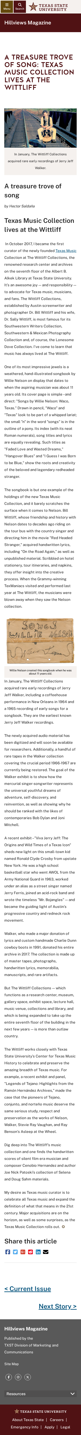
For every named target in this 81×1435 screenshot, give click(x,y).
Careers (57, 1420)
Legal (65, 1427)
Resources (15, 1394)
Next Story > (58, 1306)
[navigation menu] (7, 7)
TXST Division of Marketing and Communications (31, 1348)
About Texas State (28, 1420)
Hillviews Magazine (27, 22)
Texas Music (66, 251)
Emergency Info (24, 1427)
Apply (49, 1427)
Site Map (11, 1364)
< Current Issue (27, 1289)
